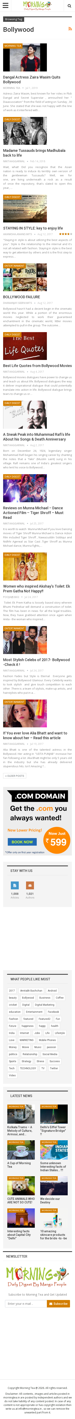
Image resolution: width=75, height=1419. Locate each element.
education (15, 1011)
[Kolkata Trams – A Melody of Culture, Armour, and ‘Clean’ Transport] (21, 1114)
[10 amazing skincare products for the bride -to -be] (54, 1218)
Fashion (13, 1019)
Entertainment (14, 265)
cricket (13, 1004)
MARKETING (27, 1040)
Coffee (60, 997)
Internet (24, 1033)
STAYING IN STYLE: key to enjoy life (33, 228)
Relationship (30, 1054)
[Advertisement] (20, 923)
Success (55, 1061)
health (54, 1026)
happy (42, 1026)
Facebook (53, 1011)
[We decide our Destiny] (54, 1185)
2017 (12, 990)
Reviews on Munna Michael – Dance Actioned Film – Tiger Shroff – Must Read (33, 513)
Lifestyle (60, 1033)
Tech (12, 1068)
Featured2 (44, 1019)
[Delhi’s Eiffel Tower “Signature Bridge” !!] (54, 1114)
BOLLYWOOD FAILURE (21, 297)
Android (52, 990)
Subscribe (60, 1303)
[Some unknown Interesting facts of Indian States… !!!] (54, 1149)
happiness (28, 1026)
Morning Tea (13, 45)
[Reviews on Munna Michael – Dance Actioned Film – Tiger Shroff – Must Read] (25, 488)
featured (28, 1019)
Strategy (26, 1061)
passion (51, 1047)
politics (13, 1054)
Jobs (37, 1033)
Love (11, 1040)
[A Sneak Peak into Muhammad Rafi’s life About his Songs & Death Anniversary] (25, 414)
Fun (58, 1019)
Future (12, 1026)
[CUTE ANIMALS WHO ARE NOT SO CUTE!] (21, 1185)
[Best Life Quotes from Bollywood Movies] (25, 346)
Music (37, 1047)
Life (47, 1033)
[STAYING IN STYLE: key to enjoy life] (25, 208)
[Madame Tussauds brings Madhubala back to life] (25, 131)
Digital (26, 1004)
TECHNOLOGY (28, 1068)
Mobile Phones (47, 1040)
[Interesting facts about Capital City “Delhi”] (21, 1218)
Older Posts (15, 776)
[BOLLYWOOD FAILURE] (25, 277)
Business (44, 997)
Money (13, 1047)
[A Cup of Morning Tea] (21, 1149)
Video (12, 1075)
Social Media (49, 1054)
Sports (12, 1061)
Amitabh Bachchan (31, 990)
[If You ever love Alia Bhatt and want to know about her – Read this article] (25, 713)
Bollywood (28, 997)
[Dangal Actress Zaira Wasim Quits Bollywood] (25, 57)
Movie (25, 1047)
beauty (13, 997)
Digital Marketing (44, 1004)
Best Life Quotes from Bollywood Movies (37, 365)
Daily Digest (12, 119)
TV (43, 1068)
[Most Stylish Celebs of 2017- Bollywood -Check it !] (25, 640)
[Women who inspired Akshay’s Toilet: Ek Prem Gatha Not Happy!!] (25, 566)
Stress (40, 1061)
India (12, 1033)
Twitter (54, 1068)
